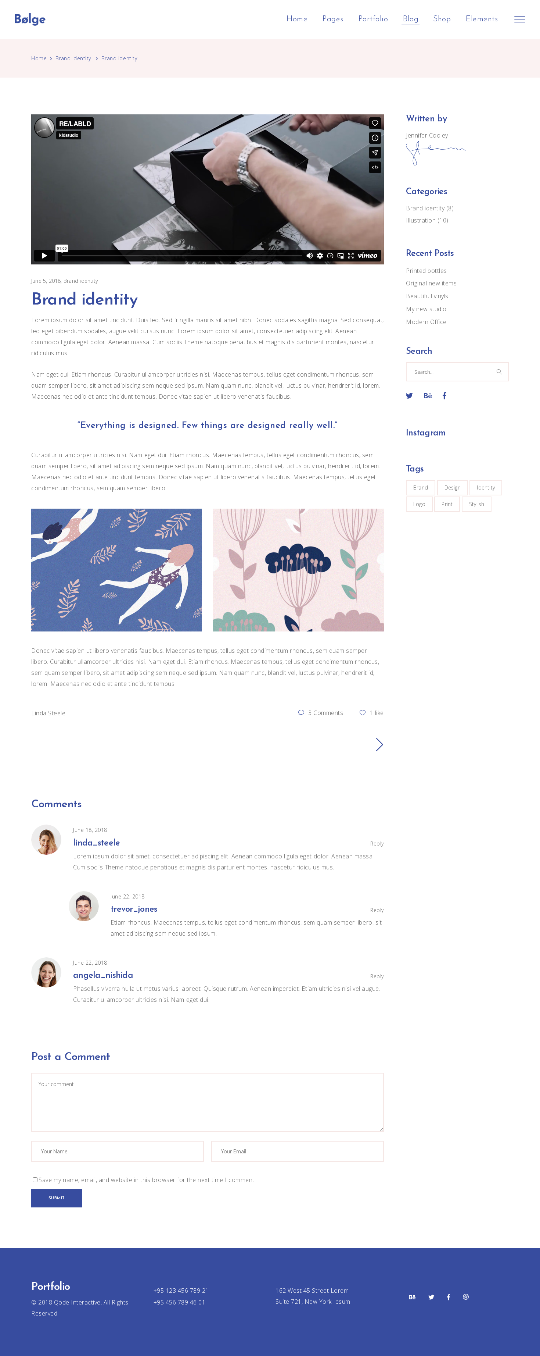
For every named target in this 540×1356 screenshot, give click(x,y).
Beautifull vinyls (427, 296)
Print (447, 504)
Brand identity (73, 58)
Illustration (421, 220)
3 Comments (325, 713)
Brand (420, 487)
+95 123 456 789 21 (181, 1290)
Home (39, 58)
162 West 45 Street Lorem (312, 1290)
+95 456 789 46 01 (180, 1302)
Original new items (431, 283)
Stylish (476, 504)
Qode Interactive (76, 1302)
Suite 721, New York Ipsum (313, 1302)
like (377, 713)
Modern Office (426, 322)
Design (452, 487)
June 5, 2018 (46, 280)
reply (377, 843)
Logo (419, 504)
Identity (486, 487)
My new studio (426, 309)
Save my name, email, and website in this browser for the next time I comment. (147, 1180)
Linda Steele (48, 713)
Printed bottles (426, 271)
